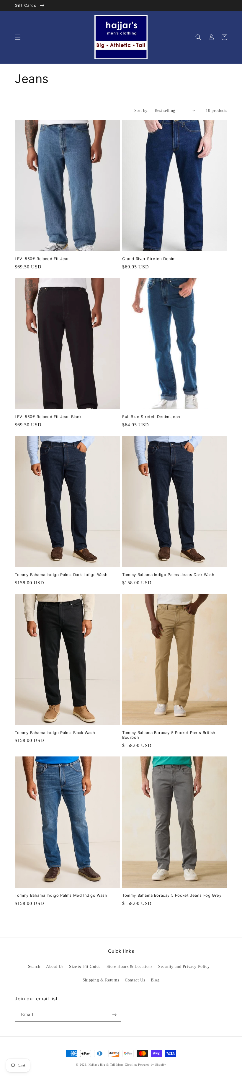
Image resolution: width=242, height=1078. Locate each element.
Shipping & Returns (101, 980)
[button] (17, 37)
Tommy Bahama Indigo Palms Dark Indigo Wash (61, 574)
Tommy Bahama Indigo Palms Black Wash (55, 732)
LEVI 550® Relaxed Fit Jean (42, 258)
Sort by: (141, 110)
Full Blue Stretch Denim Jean (151, 416)
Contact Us (135, 980)
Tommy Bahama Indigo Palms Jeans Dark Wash (168, 574)
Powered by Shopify (152, 1064)
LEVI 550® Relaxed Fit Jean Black (48, 416)
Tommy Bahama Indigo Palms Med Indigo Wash (61, 895)
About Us (54, 966)
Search (34, 966)
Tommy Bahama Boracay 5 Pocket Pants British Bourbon (168, 735)
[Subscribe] (114, 1015)
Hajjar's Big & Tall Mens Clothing (113, 1064)
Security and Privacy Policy (184, 966)
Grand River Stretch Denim (149, 258)
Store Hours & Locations (130, 966)
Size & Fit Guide (85, 966)
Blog (155, 980)
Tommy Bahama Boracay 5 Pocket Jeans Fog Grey (171, 895)
